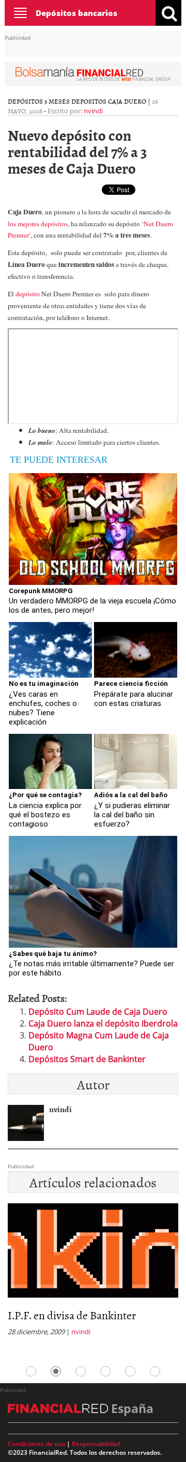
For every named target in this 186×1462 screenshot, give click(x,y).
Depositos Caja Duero (108, 101)
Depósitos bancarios (76, 13)
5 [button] (130, 1371)
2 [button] (56, 1371)
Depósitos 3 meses (39, 101)
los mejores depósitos (38, 223)
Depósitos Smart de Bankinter (87, 1059)
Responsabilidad (96, 1443)
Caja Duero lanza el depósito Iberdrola (103, 1023)
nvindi (93, 110)
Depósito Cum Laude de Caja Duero (97, 1011)
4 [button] (105, 1371)
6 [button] (155, 1371)
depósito (28, 293)
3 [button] (80, 1371)
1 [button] (31, 1371)
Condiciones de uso (36, 1443)
